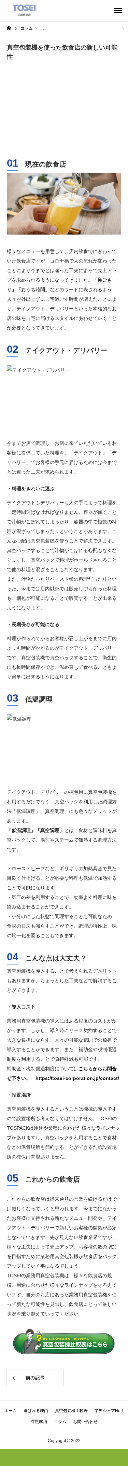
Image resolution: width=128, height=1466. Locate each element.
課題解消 (39, 1421)
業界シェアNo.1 (109, 1410)
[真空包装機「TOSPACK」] (24, 10)
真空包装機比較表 (71, 1410)
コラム (60, 1421)
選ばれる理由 (36, 1410)
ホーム (10, 1410)
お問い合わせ (85, 1421)
